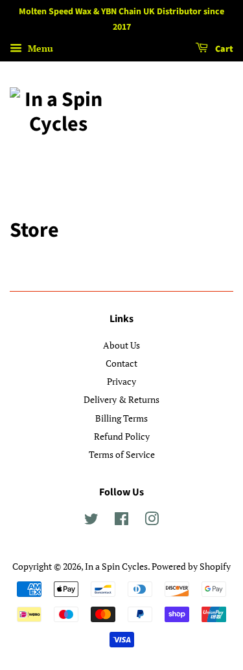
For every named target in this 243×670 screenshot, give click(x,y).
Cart (223, 49)
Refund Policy (122, 436)
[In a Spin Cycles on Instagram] (152, 521)
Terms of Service (122, 454)
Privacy (121, 381)
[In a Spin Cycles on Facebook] (121, 521)
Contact (121, 363)
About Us (121, 345)
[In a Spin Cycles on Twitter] (91, 521)
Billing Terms (121, 418)
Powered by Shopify (191, 566)
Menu (39, 48)
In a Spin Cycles (116, 566)
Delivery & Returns (121, 399)
